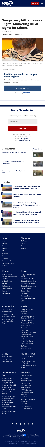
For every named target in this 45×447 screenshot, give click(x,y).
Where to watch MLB (9, 385)
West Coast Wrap (8, 261)
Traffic (23, 243)
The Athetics (25, 293)
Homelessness (7, 312)
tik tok (28, 424)
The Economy (6, 359)
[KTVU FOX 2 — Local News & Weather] (8, 3)
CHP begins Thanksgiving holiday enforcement (13, 162)
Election (4, 266)
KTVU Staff (24, 378)
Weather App (6, 291)
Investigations (8, 306)
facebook (20, 424)
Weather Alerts (7, 274)
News (11, 32)
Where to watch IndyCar (7, 393)
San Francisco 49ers (27, 278)
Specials (24, 306)
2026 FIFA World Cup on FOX (28, 275)
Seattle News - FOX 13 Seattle (28, 366)
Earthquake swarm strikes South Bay (14, 152)
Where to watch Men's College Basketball (9, 397)
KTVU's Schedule (26, 390)
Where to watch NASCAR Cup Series (8, 388)
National (4, 243)
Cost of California (8, 314)
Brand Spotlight (26, 348)
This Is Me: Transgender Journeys (28, 331)
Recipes (23, 248)
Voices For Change (27, 341)
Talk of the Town (26, 328)
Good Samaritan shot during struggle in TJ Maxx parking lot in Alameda (26, 205)
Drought (4, 248)
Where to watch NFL (9, 378)
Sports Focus (25, 325)
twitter (32, 424)
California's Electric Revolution (27, 310)
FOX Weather (6, 293)
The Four (24, 314)
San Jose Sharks (26, 296)
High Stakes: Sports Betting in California (27, 317)
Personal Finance (7, 357)
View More (37, 149)
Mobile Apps (25, 397)
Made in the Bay (26, 320)
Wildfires (4, 251)
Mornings (25, 238)
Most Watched (8, 149)
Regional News (28, 354)
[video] (38, 154)
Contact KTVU (25, 383)
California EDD (7, 309)
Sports (24, 271)
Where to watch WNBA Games (9, 408)
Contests (24, 246)
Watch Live (35, 3)
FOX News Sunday (8, 263)
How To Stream (26, 376)
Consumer (5, 256)
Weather (6, 271)
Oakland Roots (26, 288)
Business (5, 253)
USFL (22, 301)
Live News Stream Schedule (27, 393)
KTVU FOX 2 (5, 32)
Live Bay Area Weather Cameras (9, 277)
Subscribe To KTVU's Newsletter (28, 400)
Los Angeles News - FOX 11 (27, 358)
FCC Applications (26, 409)
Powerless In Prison (8, 317)
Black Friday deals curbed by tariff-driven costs (15, 171)
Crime (4, 246)
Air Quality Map (7, 281)
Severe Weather (7, 288)
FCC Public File (26, 406)
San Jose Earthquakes (28, 298)
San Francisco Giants (28, 283)
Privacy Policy (25, 138)
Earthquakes (6, 286)
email (12, 424)
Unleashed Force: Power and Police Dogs (8, 321)
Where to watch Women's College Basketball (8, 402)
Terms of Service (24, 140)
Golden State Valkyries (28, 286)
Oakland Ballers (26, 291)
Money (5, 354)
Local (3, 241)
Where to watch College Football (7, 381)
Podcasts (5, 258)
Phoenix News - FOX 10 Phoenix (28, 362)
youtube (16, 424)
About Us (25, 372)
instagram (24, 424)
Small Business (7, 362)
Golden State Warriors (28, 281)
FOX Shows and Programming (26, 386)
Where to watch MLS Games (9, 412)
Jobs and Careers (26, 381)
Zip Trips (24, 241)
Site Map (24, 404)
